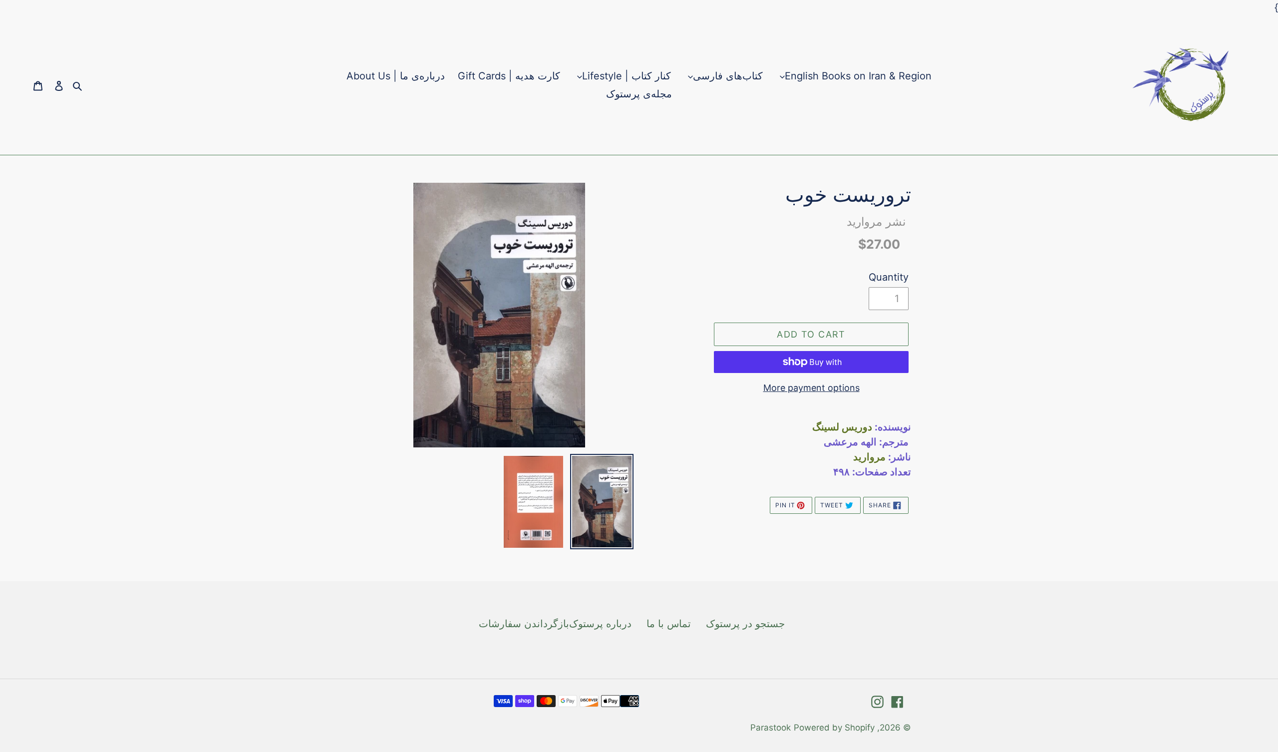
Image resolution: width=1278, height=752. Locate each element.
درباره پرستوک (600, 624)
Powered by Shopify (834, 728)
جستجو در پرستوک (745, 624)
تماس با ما (668, 624)
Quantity (889, 277)
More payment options (811, 387)
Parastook (770, 728)
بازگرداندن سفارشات (524, 624)
